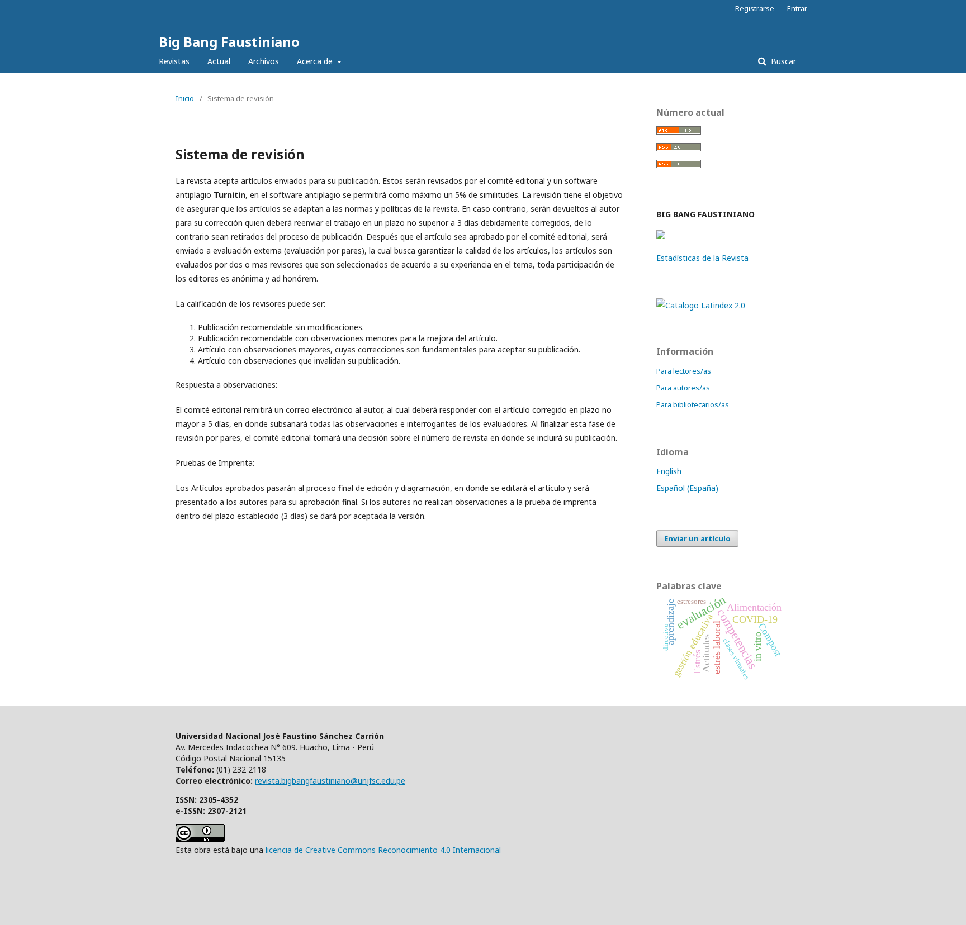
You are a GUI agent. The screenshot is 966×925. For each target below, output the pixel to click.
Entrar (797, 8)
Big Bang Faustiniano (229, 41)
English (668, 471)
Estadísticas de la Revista (702, 257)
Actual (218, 61)
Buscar (782, 61)
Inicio (185, 98)
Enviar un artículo (697, 538)
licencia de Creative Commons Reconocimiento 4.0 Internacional (383, 850)
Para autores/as (683, 388)
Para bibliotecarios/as (692, 404)
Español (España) (687, 488)
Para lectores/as (683, 371)
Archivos (263, 61)
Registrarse (754, 8)
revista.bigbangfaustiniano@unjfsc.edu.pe (330, 780)
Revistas (174, 61)
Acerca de (316, 61)
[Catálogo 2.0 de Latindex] (700, 305)
